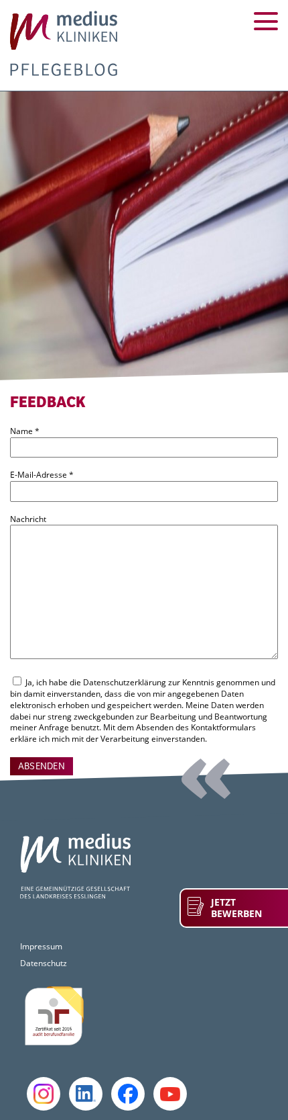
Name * (25, 431)
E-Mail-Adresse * (42, 475)
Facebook (128, 1094)
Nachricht (28, 519)
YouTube (170, 1094)
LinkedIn (85, 1094)
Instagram (43, 1094)
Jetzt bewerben (236, 908)
